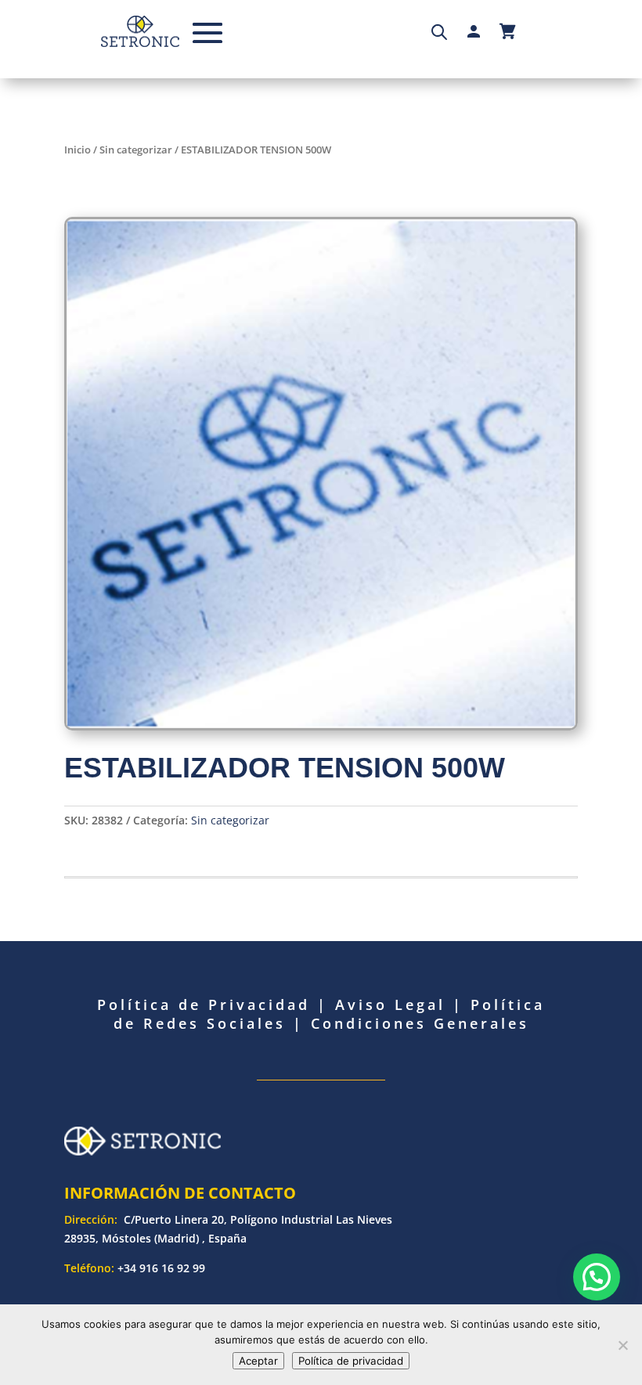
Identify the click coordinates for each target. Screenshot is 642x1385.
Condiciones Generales (420, 1023)
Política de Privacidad (203, 1004)
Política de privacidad (350, 1360)
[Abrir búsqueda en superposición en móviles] (439, 31)
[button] (596, 1276)
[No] (622, 1345)
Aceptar (258, 1360)
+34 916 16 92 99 (161, 1268)
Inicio (77, 149)
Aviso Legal (390, 1004)
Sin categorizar (135, 149)
